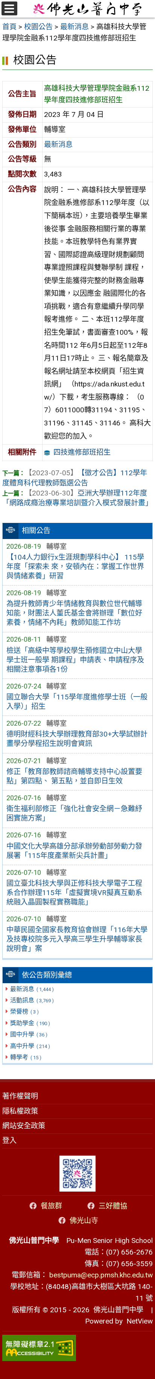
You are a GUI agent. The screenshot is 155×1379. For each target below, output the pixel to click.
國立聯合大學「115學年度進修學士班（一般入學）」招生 (76, 702)
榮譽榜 (24, 1011)
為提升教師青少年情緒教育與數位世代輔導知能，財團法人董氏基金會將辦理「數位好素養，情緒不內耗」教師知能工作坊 (74, 613)
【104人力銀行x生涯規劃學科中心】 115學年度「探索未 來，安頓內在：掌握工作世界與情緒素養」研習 (75, 566)
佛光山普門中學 (116, 1310)
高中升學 (30, 1046)
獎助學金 (30, 1023)
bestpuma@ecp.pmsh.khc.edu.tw (101, 1275)
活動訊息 (31, 1000)
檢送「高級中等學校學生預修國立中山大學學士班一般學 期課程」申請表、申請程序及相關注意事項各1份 (75, 660)
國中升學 (28, 1034)
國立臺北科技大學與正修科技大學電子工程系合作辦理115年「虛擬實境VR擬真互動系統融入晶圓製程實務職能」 (74, 892)
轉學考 (25, 1057)
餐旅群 (51, 1206)
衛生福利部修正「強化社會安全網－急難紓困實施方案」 (74, 813)
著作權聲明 (20, 1096)
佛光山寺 (84, 1220)
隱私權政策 (20, 1111)
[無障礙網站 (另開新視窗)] (77, 1348)
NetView (139, 1321)
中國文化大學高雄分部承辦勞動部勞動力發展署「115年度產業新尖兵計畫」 (74, 851)
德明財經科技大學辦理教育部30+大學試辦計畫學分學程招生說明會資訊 (76, 739)
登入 (9, 1140)
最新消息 (31, 989)
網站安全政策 (23, 1125)
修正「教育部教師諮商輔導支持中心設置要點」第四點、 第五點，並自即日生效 (74, 776)
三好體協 (113, 1206)
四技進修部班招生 (82, 452)
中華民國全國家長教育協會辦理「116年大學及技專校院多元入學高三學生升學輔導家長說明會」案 (76, 939)
